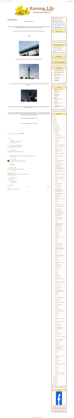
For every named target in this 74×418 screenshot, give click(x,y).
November (56, 126)
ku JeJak (56, 241)
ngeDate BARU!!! (58, 246)
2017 (54, 115)
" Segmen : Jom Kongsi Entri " (60, 318)
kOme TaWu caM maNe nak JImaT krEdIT (59, 194)
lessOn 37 (56, 141)
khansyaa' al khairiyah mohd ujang (15, 145)
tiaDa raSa (57, 358)
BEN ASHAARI (57, 74)
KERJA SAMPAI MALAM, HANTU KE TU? (58, 99)
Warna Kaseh (56, 94)
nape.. (56, 354)
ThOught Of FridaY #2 (59, 304)
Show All (64, 82)
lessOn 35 (56, 180)
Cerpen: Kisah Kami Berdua (57, 49)
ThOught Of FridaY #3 (59, 183)
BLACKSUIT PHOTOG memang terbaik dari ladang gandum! (58, 47)
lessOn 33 (56, 220)
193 (55, 320)
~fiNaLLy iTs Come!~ (58, 135)
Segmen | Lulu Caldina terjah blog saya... (60, 302)
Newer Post (9, 186)
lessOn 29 (56, 294)
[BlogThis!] (20, 133)
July (55, 132)
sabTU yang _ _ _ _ (58, 288)
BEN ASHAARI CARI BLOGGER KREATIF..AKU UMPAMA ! (60, 291)
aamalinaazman (13, 133)
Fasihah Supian (12, 159)
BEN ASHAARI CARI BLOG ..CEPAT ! (60, 199)
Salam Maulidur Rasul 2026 (58, 72)
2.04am (56, 316)
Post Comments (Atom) (15, 189)
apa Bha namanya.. (58, 285)
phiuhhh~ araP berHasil (59, 155)
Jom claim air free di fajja (58, 102)
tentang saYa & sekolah (59, 243)
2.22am (56, 352)
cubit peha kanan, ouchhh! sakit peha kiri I (60, 138)
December (56, 125)
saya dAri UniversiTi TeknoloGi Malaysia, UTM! (60, 364)
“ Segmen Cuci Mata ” (58, 287)
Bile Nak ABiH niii (58, 185)
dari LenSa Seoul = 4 (58, 230)
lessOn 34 (56, 201)
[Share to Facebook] (22, 133)
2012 (54, 122)
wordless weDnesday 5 (59, 218)
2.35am (56, 222)
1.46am (56, 181)
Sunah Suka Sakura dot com (59, 72)
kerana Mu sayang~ (58, 227)
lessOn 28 (56, 315)
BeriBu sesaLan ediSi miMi (59, 374)
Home (29, 186)
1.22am (56, 143)
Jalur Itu (56, 272)
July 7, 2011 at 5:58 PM (13, 165)
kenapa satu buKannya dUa (59, 297)
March (55, 380)
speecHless (57, 233)
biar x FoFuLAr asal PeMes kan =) (60, 337)
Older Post (48, 186)
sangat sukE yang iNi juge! (59, 236)
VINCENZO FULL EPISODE (58, 106)
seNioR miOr (57, 343)
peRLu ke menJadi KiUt (59, 163)
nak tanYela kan (57, 275)
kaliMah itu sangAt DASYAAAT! (58, 265)
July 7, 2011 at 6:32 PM (13, 170)
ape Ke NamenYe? (58, 267)
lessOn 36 (56, 157)
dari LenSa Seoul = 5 (58, 204)
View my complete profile (56, 26)
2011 (54, 124)
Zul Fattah (56, 102)
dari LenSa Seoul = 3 (58, 298)
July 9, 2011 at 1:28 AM (13, 175)
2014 (54, 119)
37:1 (56, 366)
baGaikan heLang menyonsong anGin (60, 172)
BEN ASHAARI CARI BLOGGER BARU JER (59, 328)
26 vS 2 (56, 253)
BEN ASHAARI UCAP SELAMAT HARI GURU (59, 212)
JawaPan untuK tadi (58, 217)
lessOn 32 (56, 238)
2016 (54, 117)
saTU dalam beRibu (58, 228)
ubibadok (55, 97)
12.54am (56, 240)
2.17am (56, 270)
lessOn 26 (56, 351)
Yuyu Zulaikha (56, 80)
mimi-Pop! (57, 307)
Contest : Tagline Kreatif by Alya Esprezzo (59, 161)
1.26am (56, 370)
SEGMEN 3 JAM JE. (58, 149)
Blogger (41, 417)
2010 (54, 384)
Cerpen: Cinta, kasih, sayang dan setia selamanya (59, 51)
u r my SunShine (58, 186)
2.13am (56, 159)
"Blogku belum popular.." (59, 339)
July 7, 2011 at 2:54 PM (13, 157)
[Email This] (19, 133)
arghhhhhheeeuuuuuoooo (59, 345)
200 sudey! (57, 313)
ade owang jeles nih (58, 208)
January (55, 383)
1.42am (56, 295)
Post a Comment (10, 184)
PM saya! (56, 342)
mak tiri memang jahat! (59, 244)
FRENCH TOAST (57, 95)
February (55, 381)
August (55, 131)
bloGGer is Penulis (58, 170)
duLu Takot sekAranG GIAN (60, 177)
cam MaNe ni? (57, 134)
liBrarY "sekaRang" (58, 309)
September (56, 129)
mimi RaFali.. (57, 235)
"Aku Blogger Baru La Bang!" (60, 372)
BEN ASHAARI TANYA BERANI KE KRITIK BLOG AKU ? (60, 249)
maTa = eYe (57, 334)
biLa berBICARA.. (58, 324)
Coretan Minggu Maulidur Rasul (59, 70)
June (55, 375)
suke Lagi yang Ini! (58, 251)
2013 (54, 121)
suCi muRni (57, 300)
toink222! (56, 273)
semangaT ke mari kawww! (59, 178)
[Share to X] (21, 133)
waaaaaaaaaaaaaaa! (58, 277)
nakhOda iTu (57, 260)
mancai (11, 140)
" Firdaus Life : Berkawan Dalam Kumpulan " (59, 348)
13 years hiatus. (56, 78)
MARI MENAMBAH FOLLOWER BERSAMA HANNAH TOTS (59, 190)
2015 (54, 118)
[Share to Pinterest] (23, 133)
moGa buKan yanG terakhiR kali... (59, 207)
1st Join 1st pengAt (58, 333)
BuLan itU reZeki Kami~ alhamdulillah (59, 165)
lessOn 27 (56, 330)
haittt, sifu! (57, 361)
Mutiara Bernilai (57, 77)
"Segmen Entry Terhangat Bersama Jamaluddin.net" (59, 255)
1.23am (56, 202)
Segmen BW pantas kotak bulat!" (59, 279)
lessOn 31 (56, 257)
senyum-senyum (57, 105)
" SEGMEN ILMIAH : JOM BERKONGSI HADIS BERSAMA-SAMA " (60, 224)
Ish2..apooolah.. (57, 325)
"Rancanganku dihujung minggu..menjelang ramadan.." (60, 168)
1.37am (56, 259)
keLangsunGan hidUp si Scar (60, 144)
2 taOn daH (57, 306)
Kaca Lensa (12, 172)
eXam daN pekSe (58, 360)
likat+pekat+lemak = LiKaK (59, 281)
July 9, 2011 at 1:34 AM (13, 182)
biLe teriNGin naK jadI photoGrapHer (59, 215)
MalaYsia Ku (57, 232)
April (55, 378)
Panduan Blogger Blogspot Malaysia (58, 90)
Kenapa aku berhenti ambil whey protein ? (59, 76)
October (55, 128)
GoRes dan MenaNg (58, 210)
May (55, 377)
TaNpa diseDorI (57, 140)
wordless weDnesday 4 (59, 340)
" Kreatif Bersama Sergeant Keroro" (59, 322)
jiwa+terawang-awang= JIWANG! (59, 151)
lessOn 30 (56, 269)
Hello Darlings (56, 80)
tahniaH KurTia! (58, 188)
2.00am (56, 331)
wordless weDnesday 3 (59, 349)
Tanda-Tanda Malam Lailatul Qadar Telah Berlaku (58, 91)
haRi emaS (57, 367)
